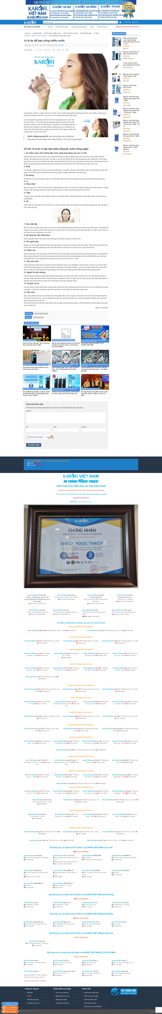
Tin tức (29, 996)
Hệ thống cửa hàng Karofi (79, 27)
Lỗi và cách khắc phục (52, 33)
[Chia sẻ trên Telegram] (67, 49)
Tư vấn (92, 27)
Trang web (83, 427)
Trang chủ (27, 36)
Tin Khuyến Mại (85, 33)
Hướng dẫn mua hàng (62, 1003)
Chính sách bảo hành (90, 999)
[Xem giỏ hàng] (120, 22)
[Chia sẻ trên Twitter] (48, 49)
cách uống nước (38, 317)
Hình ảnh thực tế (102, 27)
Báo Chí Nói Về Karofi (39, 36)
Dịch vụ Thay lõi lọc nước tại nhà (128, 27)
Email (55, 427)
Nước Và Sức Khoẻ (70, 33)
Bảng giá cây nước (61, 999)
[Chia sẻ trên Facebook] (39, 49)
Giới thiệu (30, 992)
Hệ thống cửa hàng (33, 999)
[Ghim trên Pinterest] (60, 49)
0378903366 (127, 22)
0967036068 (39, 465)
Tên (27, 427)
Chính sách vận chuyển (91, 996)
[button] (34, 26)
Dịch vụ (28, 33)
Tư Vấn (96, 33)
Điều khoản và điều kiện (91, 992)
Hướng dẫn (37, 33)
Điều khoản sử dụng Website (92, 1006)
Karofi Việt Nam (59, 45)
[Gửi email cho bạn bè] (54, 49)
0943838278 (135, 22)
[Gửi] (116, 22)
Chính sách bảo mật (90, 1003)
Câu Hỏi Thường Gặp (62, 27)
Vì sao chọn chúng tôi (62, 992)
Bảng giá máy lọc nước (62, 996)
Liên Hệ (50, 27)
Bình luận (29, 411)
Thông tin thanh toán (33, 1003)
